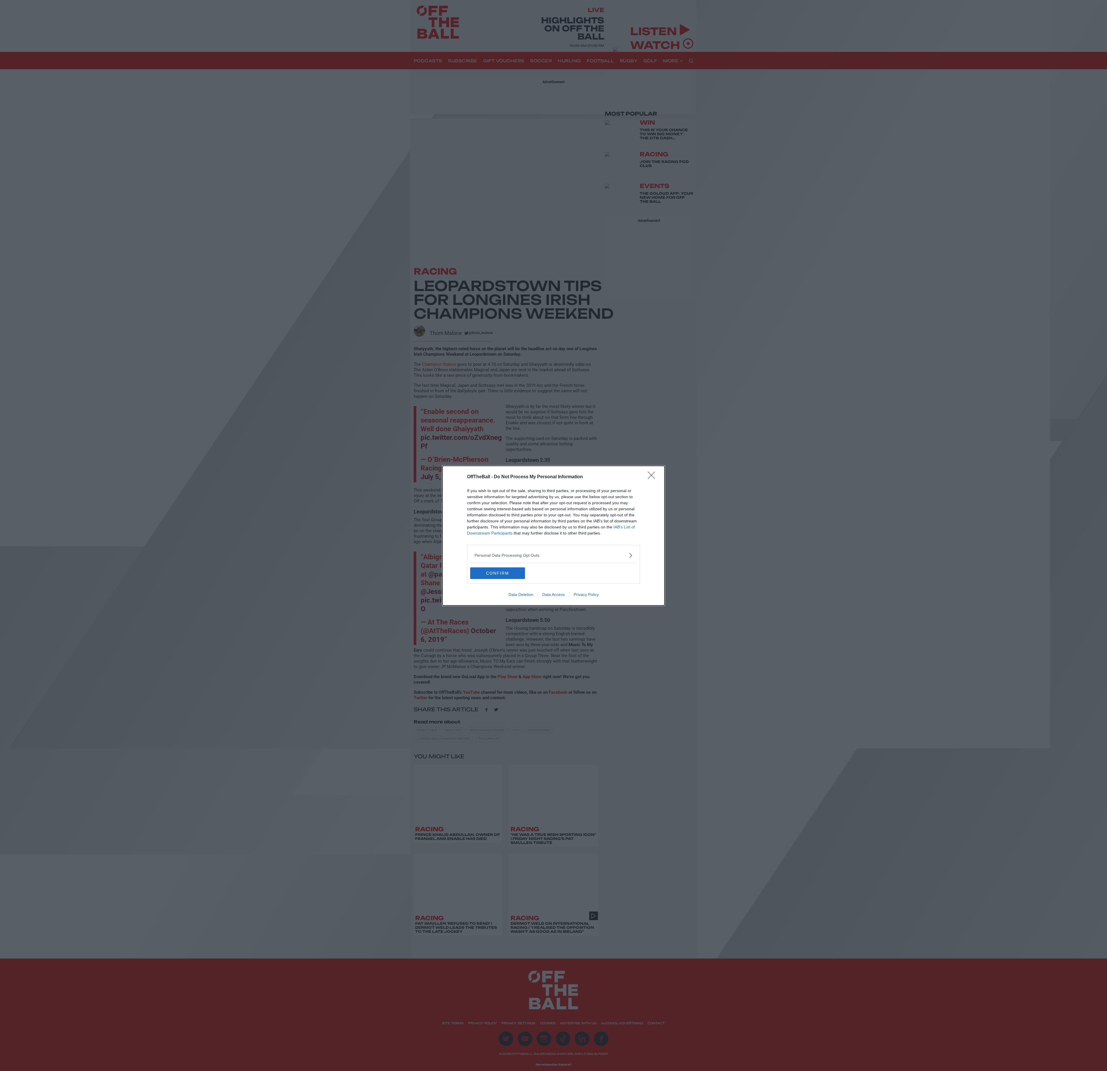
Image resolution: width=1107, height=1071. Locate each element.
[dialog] (553, 535)
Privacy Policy (586, 594)
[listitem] (553, 555)
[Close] (653, 477)
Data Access (553, 594)
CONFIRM (497, 573)
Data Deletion (521, 594)
